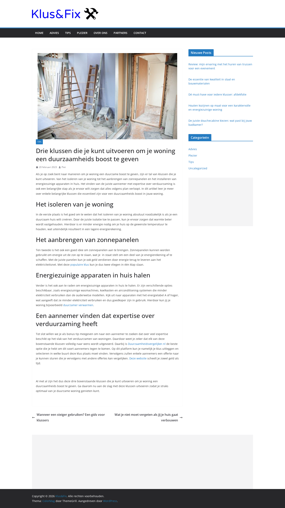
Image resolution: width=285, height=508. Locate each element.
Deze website (138, 358)
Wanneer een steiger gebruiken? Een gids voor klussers (71, 417)
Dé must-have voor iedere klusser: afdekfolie (217, 94)
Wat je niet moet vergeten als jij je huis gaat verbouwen (146, 417)
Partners (120, 33)
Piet (64, 167)
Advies (54, 33)
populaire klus (79, 264)
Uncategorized (197, 168)
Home (39, 33)
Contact (140, 33)
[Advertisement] (220, 202)
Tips (68, 33)
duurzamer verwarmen (78, 305)
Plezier (82, 33)
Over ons (100, 33)
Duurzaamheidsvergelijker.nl (146, 344)
